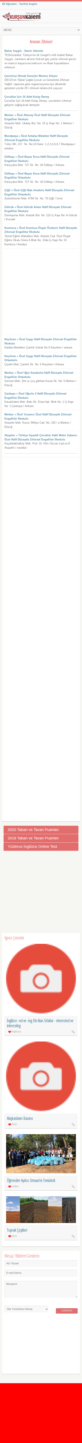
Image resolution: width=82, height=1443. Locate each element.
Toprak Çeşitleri (17, 1230)
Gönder (66, 1310)
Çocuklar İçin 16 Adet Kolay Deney (26, 96)
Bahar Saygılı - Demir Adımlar (23, 50)
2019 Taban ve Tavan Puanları (33, 838)
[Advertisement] (41, 292)
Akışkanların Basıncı (20, 1118)
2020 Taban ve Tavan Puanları (33, 830)
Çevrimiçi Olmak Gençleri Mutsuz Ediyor (31, 75)
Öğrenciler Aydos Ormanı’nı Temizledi (31, 1180)
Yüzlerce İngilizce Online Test (32, 846)
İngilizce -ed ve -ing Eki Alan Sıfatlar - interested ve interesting (40, 1023)
